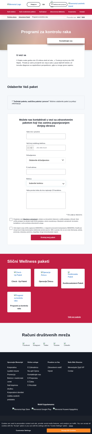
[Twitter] (46, 345)
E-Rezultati (31, 385)
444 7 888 (81, 17)
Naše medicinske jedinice (27, 12)
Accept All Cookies (68, 430)
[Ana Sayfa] (14, 4)
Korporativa (72, 12)
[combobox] (30, 148)
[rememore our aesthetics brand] (77, 4)
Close (71, 426)
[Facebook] (25, 345)
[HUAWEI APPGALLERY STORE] (66, 409)
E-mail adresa (31, 167)
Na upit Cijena (33, 371)
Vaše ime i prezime (33, 132)
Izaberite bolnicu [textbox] (36, 183)
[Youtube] (56, 345)
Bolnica (29, 179)
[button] (21, 4)
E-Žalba (30, 382)
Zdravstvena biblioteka (57, 12)
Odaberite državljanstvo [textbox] (39, 160)
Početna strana (11, 17)
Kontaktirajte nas (34, 374)
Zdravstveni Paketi (24, 17)
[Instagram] (35, 345)
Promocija (11, 374)
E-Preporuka (32, 378)
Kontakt (82, 12)
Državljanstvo (31, 155)
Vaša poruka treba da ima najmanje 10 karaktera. (43, 190)
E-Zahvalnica (32, 367)
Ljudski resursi (13, 371)
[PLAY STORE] (41, 409)
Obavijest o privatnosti (30, 219)
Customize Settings (23, 430)
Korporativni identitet (15, 392)
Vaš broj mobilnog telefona (35, 145)
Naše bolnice (11, 12)
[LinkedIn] (66, 345)
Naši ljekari (42, 12)
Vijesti (50, 371)
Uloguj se (34, 4)
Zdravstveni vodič (55, 367)
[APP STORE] (22, 409)
